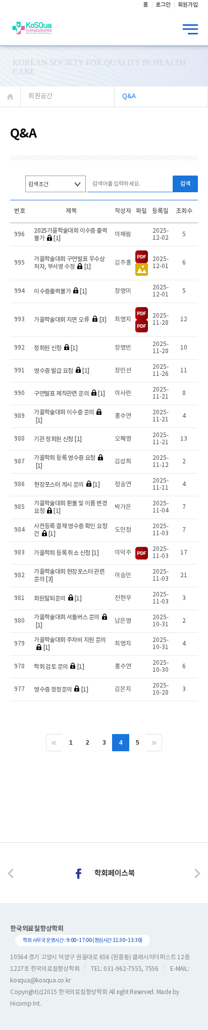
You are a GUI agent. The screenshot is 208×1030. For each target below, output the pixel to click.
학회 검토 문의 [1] (59, 666)
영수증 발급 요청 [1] (61, 370)
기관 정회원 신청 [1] (57, 439)
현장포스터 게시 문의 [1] (66, 484)
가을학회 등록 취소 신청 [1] (66, 552)
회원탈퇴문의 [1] (57, 598)
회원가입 (188, 5)
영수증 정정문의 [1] (61, 689)
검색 (185, 184)
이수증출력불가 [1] (60, 291)
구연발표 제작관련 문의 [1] (69, 393)
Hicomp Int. (25, 1004)
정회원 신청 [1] (55, 348)
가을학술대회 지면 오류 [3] (70, 319)
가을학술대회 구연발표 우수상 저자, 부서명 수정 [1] (69, 263)
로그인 (163, 5)
